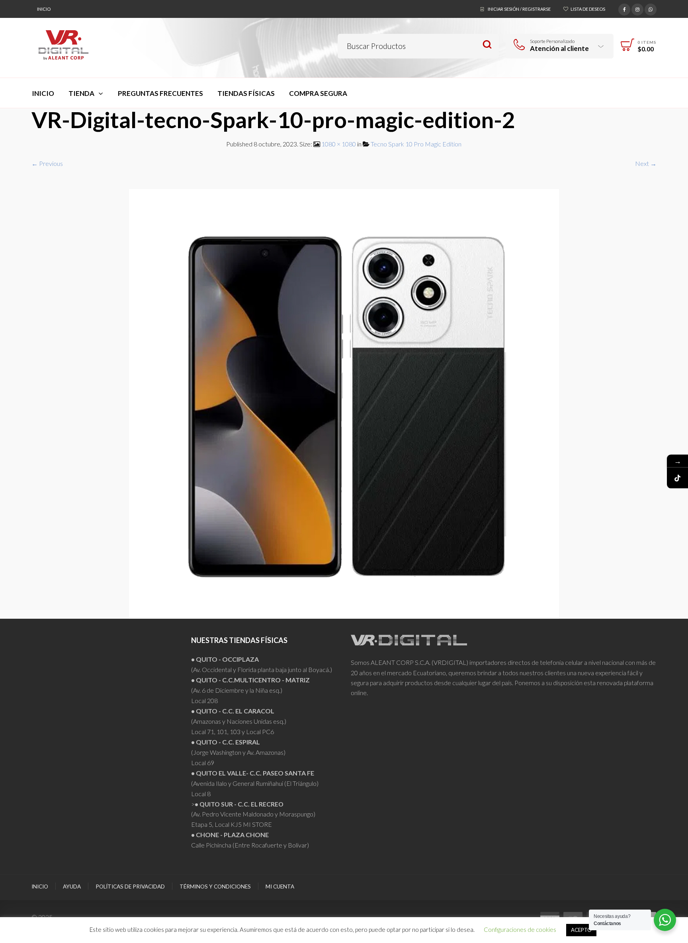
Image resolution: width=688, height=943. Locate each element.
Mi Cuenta (280, 886)
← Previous (47, 163)
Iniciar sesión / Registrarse (519, 9)
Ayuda (72, 886)
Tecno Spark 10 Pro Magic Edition (416, 144)
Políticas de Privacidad (130, 886)
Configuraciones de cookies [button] (520, 929)
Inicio (44, 9)
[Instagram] (637, 8)
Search (487, 45)
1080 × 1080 (338, 144)
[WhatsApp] (651, 8)
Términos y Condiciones (215, 886)
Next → (646, 163)
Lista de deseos (588, 9)
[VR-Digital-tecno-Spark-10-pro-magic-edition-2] (344, 403)
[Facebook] (624, 8)
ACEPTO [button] (581, 930)
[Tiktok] (677, 478)
